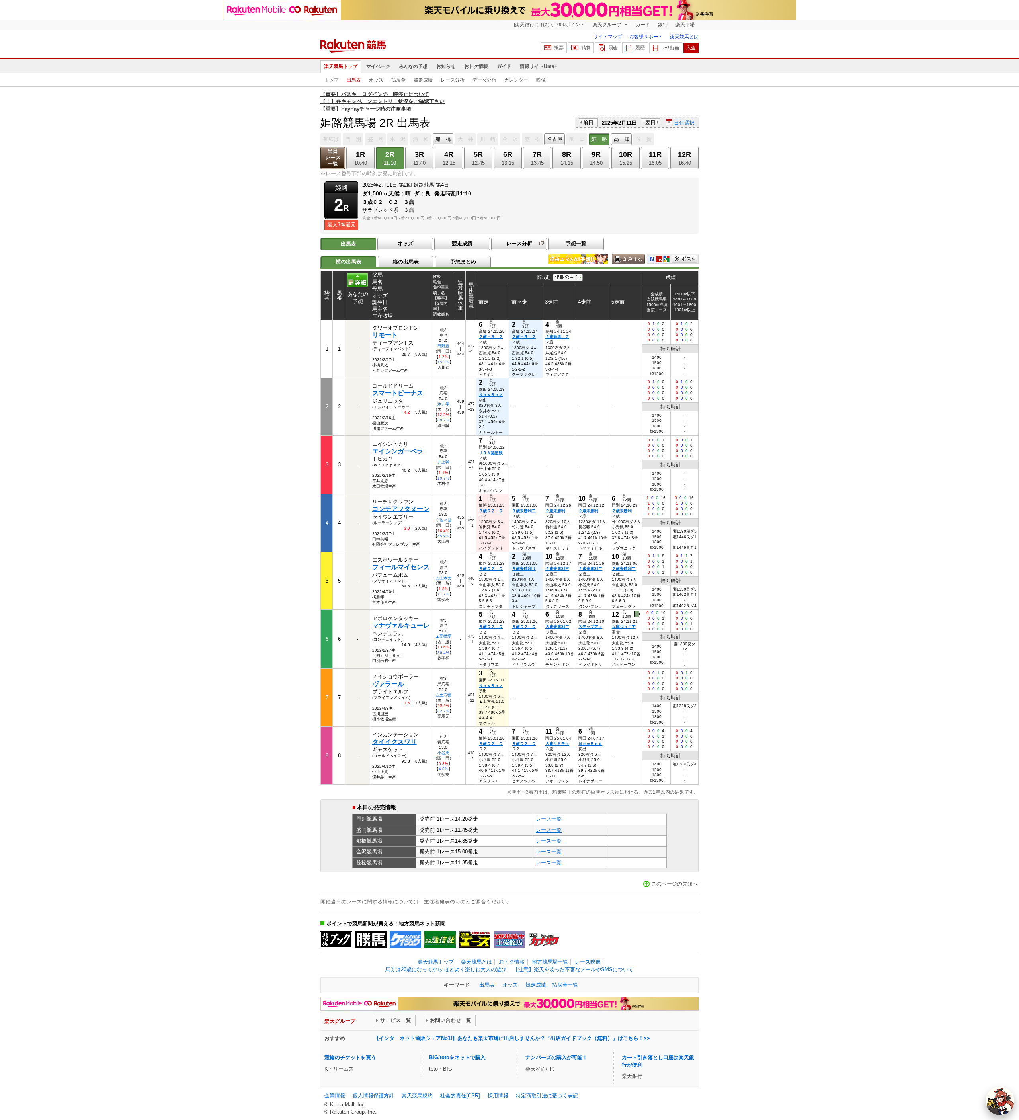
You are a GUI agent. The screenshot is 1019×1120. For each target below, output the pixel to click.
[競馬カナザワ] (544, 939)
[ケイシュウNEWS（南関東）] (405, 939)
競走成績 (423, 80)
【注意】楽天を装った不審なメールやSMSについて (573, 969)
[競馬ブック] (336, 939)
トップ (331, 80)
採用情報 (498, 1096)
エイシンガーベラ (397, 451)
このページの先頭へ (674, 884)
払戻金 (398, 80)
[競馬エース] (474, 939)
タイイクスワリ (394, 741)
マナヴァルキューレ (400, 625)
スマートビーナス (397, 393)
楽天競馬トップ (340, 66)
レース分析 (453, 80)
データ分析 (484, 80)
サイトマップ (607, 36)
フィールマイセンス (400, 567)
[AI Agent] (1000, 1101)
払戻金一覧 (565, 985)
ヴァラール (388, 684)
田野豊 (443, 346)
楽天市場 (685, 24)
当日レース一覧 (333, 157)
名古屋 (554, 139)
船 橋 (443, 139)
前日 (588, 122)
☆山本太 (443, 578)
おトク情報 (476, 66)
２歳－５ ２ (524, 336)
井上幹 (443, 462)
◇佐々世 (443, 520)
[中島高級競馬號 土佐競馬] (509, 939)
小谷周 (443, 753)
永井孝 (443, 404)
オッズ (376, 80)
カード (643, 24)
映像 (541, 80)
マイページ (378, 66)
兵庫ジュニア (624, 626)
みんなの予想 (413, 66)
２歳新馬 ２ (557, 336)
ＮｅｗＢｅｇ (491, 394)
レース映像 (588, 962)
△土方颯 (443, 695)
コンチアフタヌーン (400, 508)
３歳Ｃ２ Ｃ (491, 511)
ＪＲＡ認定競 (491, 453)
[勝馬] (371, 939)
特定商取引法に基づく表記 (547, 1096)
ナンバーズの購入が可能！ (556, 1057)
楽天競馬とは (684, 36)
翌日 (650, 122)
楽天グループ (608, 24)
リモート (385, 335)
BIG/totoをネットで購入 (457, 1057)
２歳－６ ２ (491, 336)
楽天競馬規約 (417, 1096)
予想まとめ (463, 262)
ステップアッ (590, 626)
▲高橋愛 (443, 636)
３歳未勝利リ (524, 568)
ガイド (504, 66)
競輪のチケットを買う (350, 1057)
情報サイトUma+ (538, 66)
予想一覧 (576, 243)
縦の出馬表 (406, 262)
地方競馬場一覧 (550, 962)
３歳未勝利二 (524, 511)
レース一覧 (549, 819)
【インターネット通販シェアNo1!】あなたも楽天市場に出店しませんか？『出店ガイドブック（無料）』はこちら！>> (512, 1038)
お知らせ (445, 66)
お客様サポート (646, 36)
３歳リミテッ (557, 743)
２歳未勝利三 (557, 568)
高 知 (621, 139)
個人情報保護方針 (373, 1096)
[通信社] (440, 939)
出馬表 (354, 80)
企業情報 (334, 1096)
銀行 (663, 24)
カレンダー (516, 80)
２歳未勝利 (557, 511)
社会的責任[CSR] (460, 1096)
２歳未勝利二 (590, 568)
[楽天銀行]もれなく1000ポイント (549, 24)
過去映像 (637, 614)
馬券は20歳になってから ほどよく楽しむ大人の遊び (445, 969)
